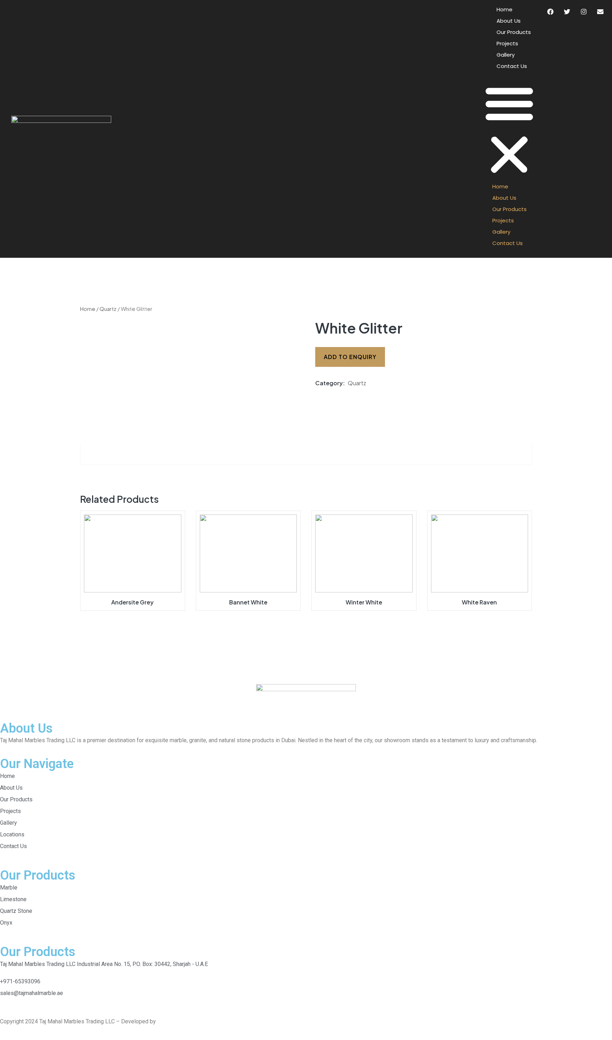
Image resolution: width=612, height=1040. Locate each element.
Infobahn (168, 1021)
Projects (507, 43)
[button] (509, 129)
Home (504, 9)
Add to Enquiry (350, 356)
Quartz (108, 309)
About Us (509, 20)
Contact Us (512, 66)
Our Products (514, 32)
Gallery (506, 54)
